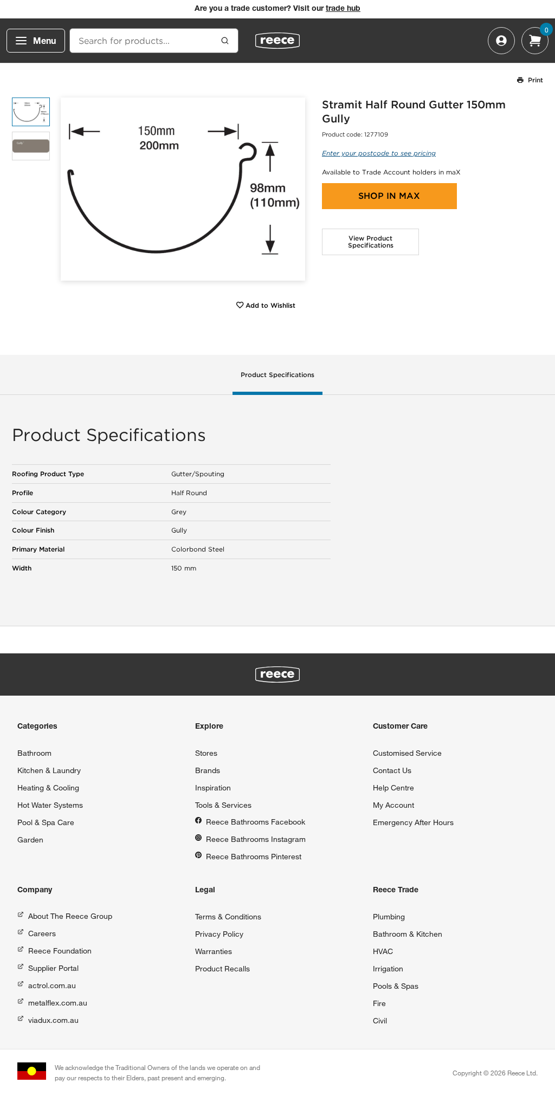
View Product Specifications (370, 242)
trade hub (343, 9)
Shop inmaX (389, 196)
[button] (293, 189)
